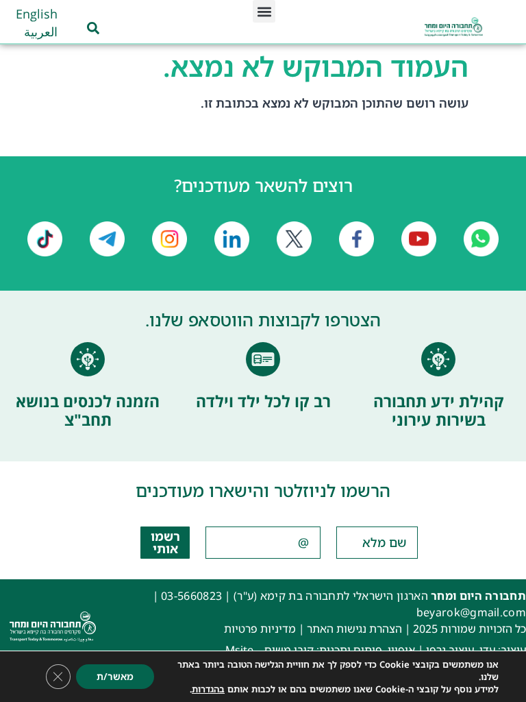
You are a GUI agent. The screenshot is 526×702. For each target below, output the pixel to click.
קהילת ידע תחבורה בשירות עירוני (438, 410)
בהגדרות (208, 689)
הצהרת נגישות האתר (354, 628)
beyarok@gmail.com (471, 612)
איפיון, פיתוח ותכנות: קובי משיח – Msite (320, 649)
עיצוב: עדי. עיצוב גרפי (476, 649)
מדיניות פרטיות (260, 628)
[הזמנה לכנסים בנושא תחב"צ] (88, 359)
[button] (264, 11)
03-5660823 (191, 595)
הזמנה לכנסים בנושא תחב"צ (88, 410)
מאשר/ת (115, 676)
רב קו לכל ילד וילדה (263, 401)
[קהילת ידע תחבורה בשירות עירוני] (438, 359)
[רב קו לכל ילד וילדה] (263, 359)
